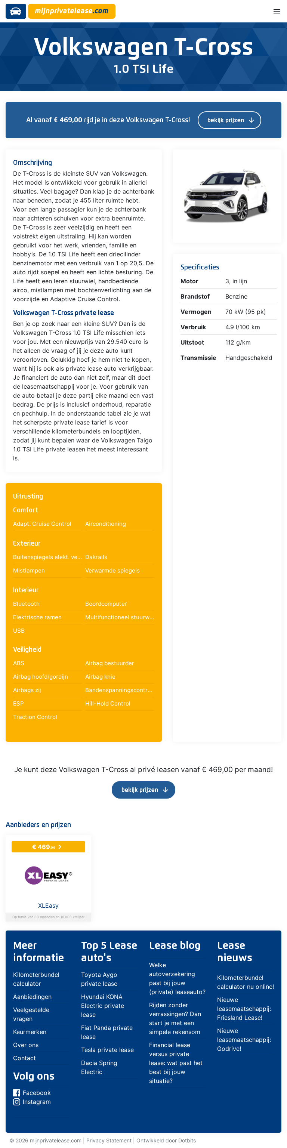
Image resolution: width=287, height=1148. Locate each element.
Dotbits (187, 1140)
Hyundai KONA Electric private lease (102, 1005)
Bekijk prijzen (231, 120)
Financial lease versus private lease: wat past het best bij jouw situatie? (176, 1062)
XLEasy (48, 905)
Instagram (37, 1101)
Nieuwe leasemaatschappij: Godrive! (244, 1039)
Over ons (25, 1045)
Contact (24, 1058)
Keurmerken (29, 1032)
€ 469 (48, 846)
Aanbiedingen (32, 996)
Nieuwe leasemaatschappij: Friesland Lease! (244, 1008)
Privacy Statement (109, 1140)
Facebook (37, 1092)
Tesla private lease (107, 1049)
